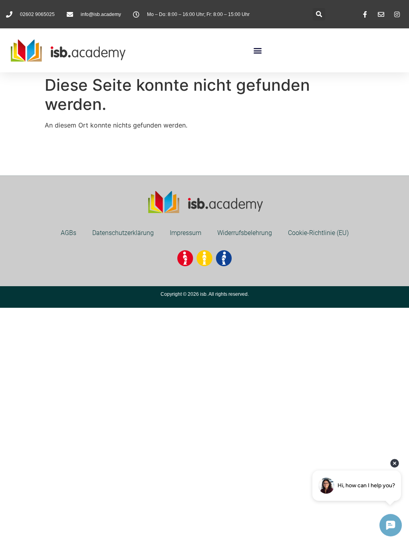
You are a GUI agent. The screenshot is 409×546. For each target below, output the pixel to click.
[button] (319, 14)
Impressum (185, 233)
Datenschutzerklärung (123, 233)
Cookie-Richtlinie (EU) (318, 233)
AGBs (68, 233)
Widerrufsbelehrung (244, 233)
